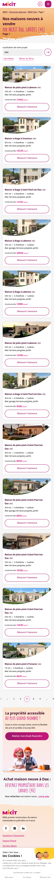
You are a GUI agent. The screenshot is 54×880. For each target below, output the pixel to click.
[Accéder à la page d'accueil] (10, 812)
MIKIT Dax (32, 12)
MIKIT (5, 12)
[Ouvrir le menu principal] (48, 4)
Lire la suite (44, 796)
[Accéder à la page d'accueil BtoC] (9, 4)
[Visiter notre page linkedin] (23, 828)
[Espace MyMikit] (40, 4)
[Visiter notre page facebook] (6, 828)
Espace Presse (9, 841)
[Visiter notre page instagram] (14, 828)
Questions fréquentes (13, 836)
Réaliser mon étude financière (27, 736)
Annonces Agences (17, 12)
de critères (9, 58)
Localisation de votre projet (15, 47)
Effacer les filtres (26, 58)
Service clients (10, 846)
